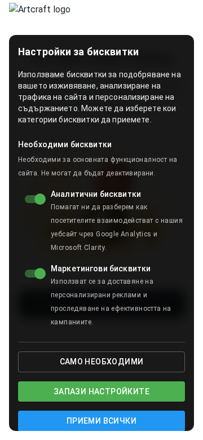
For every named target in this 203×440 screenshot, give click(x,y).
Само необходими (102, 361)
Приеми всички (101, 420)
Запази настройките (101, 391)
